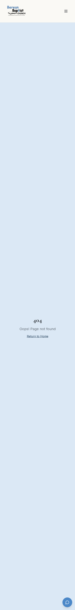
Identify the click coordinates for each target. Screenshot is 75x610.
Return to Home (37, 336)
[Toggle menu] (65, 11)
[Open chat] (67, 602)
